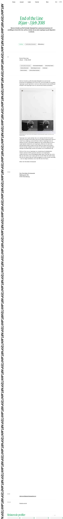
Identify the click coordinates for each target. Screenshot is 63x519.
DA (56, 2)
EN (58, 2)
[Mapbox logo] (2, 490)
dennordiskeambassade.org (27, 496)
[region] (31, 335)
